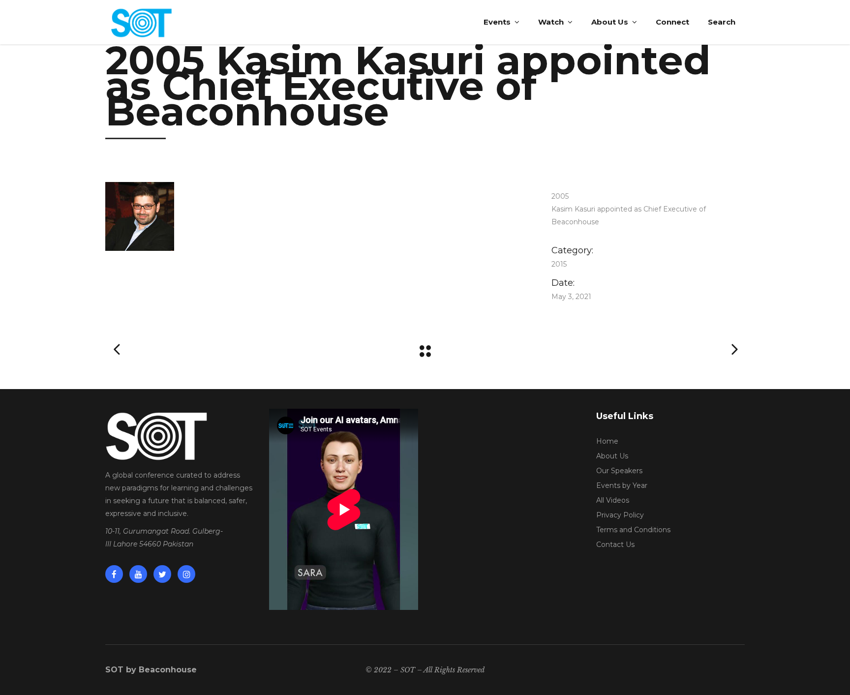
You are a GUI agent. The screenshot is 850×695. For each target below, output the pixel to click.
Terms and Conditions (633, 529)
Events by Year (621, 485)
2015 (559, 264)
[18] (313, 216)
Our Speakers (619, 470)
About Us (612, 456)
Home (607, 441)
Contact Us (615, 544)
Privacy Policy (620, 515)
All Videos (612, 500)
